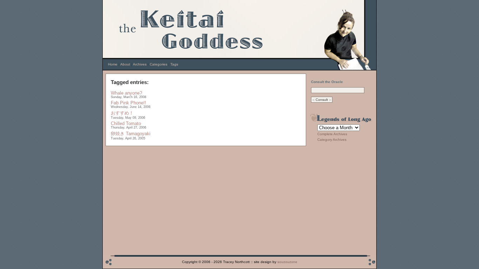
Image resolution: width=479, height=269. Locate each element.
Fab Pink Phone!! (128, 102)
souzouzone (287, 262)
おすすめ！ (122, 113)
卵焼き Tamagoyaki (130, 133)
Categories (158, 64)
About (125, 64)
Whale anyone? (126, 93)
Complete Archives (332, 134)
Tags (174, 64)
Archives (140, 64)
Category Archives (331, 140)
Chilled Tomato (126, 123)
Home (112, 64)
